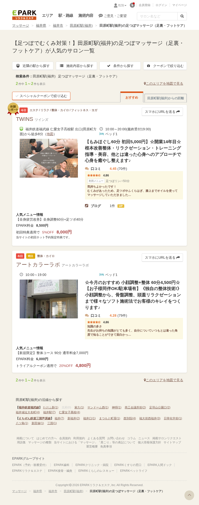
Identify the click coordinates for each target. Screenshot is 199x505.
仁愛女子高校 (69, 412)
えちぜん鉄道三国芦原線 (35, 418)
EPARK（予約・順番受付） (30, 465)
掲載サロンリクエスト (167, 438)
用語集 (21, 442)
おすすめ (131, 97)
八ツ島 (22, 423)
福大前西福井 (149, 418)
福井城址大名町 (28, 412)
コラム (131, 438)
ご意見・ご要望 (115, 16)
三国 (52, 423)
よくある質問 (96, 438)
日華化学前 (173, 418)
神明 (116, 407)
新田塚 (38, 423)
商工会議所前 (135, 407)
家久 (79, 407)
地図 (50, 134)
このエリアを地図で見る (164, 83)
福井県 (41, 25)
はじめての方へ (46, 438)
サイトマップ (172, 442)
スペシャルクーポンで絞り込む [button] (43, 96)
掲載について (25, 438)
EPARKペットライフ (133, 470)
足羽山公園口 (159, 407)
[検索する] (182, 16)
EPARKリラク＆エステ (24, 15)
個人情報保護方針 (149, 442)
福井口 (89, 418)
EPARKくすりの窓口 (127, 465)
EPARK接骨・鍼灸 (60, 470)
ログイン (161, 5)
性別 (121, 5)
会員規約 (65, 438)
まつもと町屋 (109, 418)
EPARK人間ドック (160, 465)
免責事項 (106, 446)
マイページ (179, 5)
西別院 (130, 418)
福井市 (58, 25)
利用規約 (79, 438)
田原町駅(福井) (81, 25)
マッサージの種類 (39, 442)
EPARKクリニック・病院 (91, 465)
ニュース (144, 438)
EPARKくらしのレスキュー (96, 470)
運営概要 (92, 446)
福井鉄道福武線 (29, 407)
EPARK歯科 (61, 465)
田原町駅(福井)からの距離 (165, 98)
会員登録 (144, 5)
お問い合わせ (116, 438)
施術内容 (85, 15)
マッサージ (20, 25)
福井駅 (49, 412)
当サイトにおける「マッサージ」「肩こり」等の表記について (94, 442)
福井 (59, 418)
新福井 (73, 418)
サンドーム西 (97, 407)
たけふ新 (50, 407)
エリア (47, 15)
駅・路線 (65, 15)
